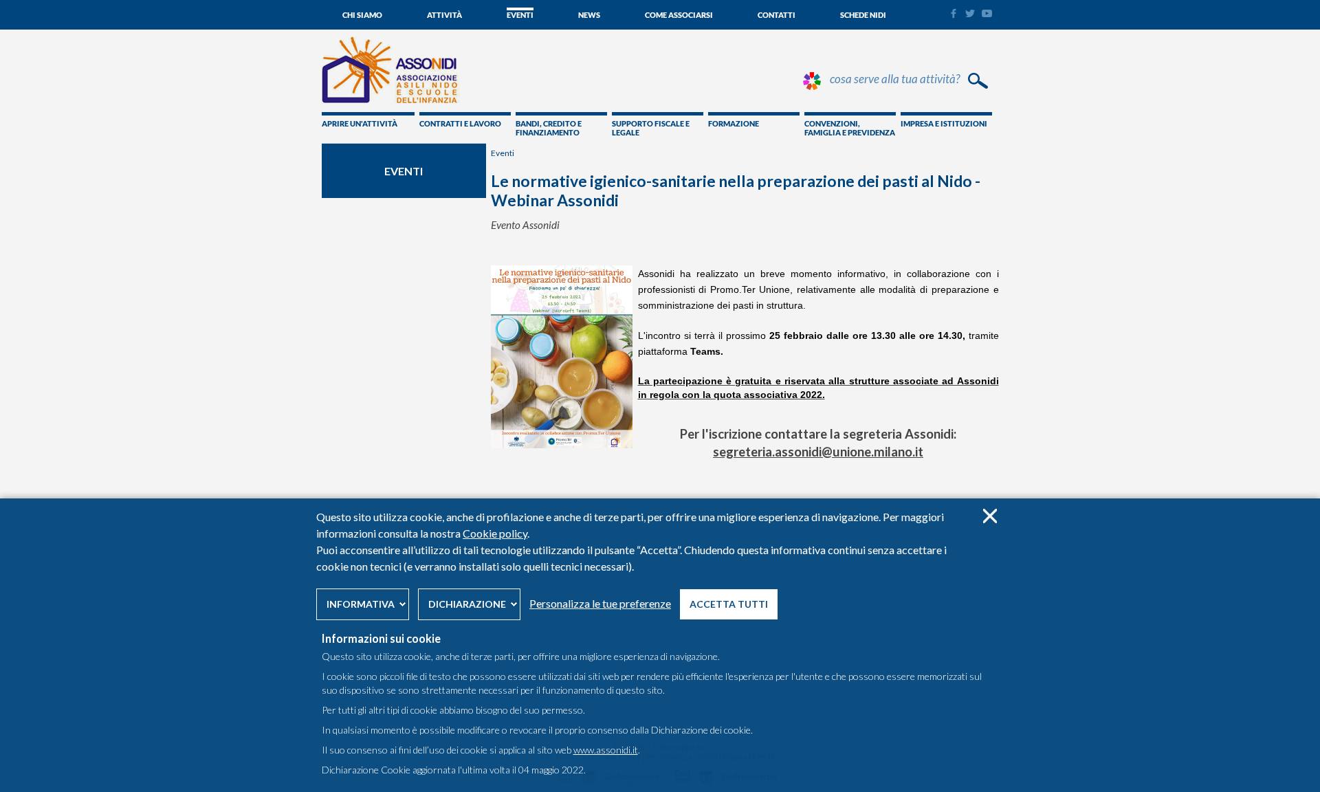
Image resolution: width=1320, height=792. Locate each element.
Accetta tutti (729, 604)
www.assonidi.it (605, 750)
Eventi (520, 14)
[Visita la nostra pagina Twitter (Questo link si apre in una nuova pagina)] (970, 13)
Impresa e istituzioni (944, 123)
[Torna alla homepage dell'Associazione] (391, 99)
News (589, 14)
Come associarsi (679, 14)
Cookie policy (495, 533)
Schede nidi (863, 14)
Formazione (733, 123)
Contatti (776, 14)
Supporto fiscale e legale (651, 128)
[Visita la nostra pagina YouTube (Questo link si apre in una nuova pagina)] (987, 13)
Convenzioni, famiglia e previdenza (849, 128)
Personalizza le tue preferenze (600, 603)
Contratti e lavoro (460, 123)
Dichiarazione (467, 604)
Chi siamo (362, 14)
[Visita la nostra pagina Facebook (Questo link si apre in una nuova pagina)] (953, 15)
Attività (444, 14)
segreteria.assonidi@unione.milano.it (818, 451)
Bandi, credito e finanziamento (549, 128)
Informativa (361, 604)
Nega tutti (989, 516)
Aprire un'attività (359, 123)
